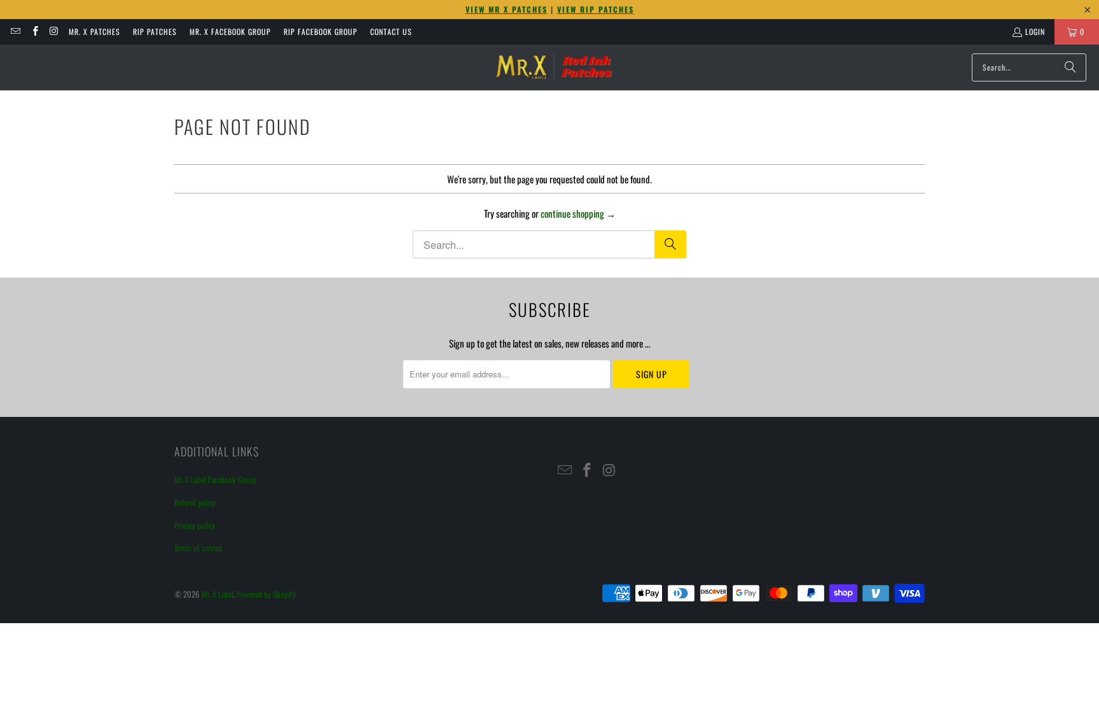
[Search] (1070, 67)
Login (1035, 31)
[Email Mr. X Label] (15, 31)
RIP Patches (155, 31)
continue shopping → (578, 213)
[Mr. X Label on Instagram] (53, 31)
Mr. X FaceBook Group (230, 31)
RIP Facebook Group (320, 31)
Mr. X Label (217, 594)
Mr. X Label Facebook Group (215, 479)
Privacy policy (194, 525)
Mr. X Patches (94, 31)
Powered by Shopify (266, 594)
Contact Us (391, 31)
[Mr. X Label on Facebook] (34, 31)
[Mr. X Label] (553, 67)
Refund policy (195, 502)
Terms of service (198, 547)
